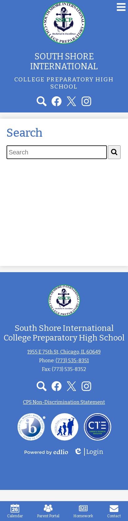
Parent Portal (48, 516)
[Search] (114, 152)
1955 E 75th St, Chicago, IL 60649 (64, 352)
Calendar (15, 516)
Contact (114, 516)
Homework (83, 516)
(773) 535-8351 (72, 360)
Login (90, 452)
